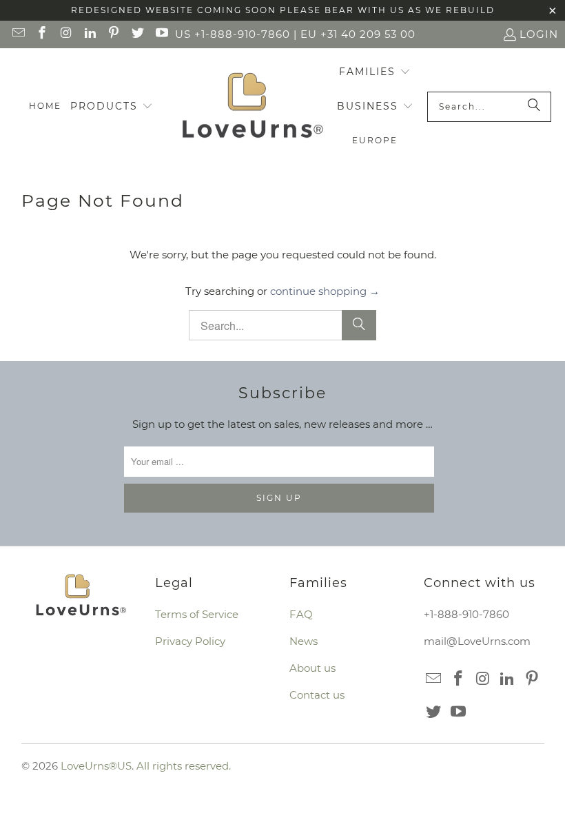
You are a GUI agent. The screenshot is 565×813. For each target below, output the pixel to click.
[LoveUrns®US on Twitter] (137, 34)
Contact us (317, 694)
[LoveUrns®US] (252, 106)
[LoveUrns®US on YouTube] (161, 34)
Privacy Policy (190, 641)
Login (539, 34)
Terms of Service (196, 614)
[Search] (534, 107)
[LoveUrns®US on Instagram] (65, 34)
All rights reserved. (183, 765)
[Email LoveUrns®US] (17, 34)
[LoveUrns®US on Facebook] (41, 34)
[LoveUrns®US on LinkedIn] (89, 34)
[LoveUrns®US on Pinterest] (113, 34)
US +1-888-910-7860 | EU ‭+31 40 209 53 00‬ (295, 34)
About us (312, 668)
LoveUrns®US (96, 765)
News (303, 641)
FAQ (301, 614)
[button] (111, 107)
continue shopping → (325, 291)
